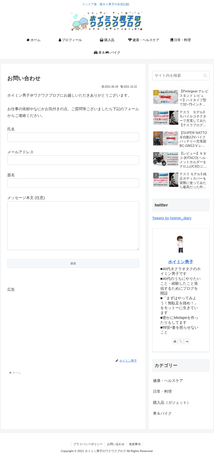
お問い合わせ (116, 444)
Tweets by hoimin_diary (171, 218)
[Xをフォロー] (180, 341)
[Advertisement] (73, 322)
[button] (205, 75)
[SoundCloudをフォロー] (186, 341)
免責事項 (135, 444)
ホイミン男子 (180, 261)
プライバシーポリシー (88, 444)
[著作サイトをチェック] (175, 341)
